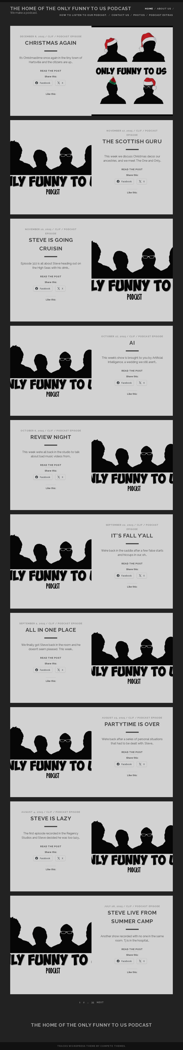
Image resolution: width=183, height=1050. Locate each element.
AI (132, 343)
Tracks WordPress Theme (76, 1046)
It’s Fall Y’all (132, 535)
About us (164, 8)
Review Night (50, 437)
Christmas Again (50, 43)
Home (149, 8)
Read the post (51, 71)
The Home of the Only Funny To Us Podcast (70, 8)
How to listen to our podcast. (83, 15)
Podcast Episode (69, 36)
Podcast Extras (161, 15)
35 (92, 1002)
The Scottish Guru (132, 141)
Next (100, 1002)
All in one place (51, 630)
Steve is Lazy (50, 818)
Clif (51, 36)
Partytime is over (132, 724)
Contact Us (120, 15)
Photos (139, 15)
